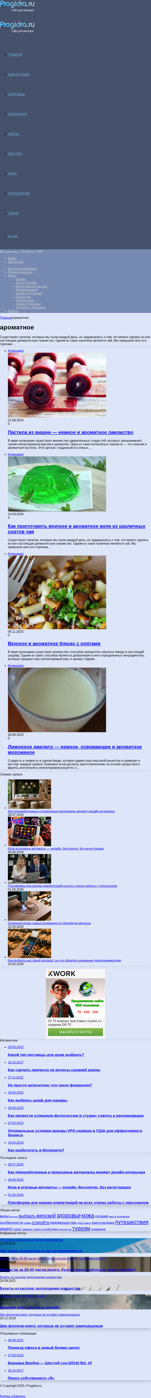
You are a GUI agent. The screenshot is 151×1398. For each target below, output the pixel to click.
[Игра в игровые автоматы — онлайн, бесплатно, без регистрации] (29, 845)
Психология (19, 193)
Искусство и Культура (31, 286)
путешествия (131, 1222)
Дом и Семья (19, 74)
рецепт (6, 1229)
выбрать (27, 1215)
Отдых (13, 213)
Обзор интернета (20, 272)
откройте (40, 1222)
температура (64, 1229)
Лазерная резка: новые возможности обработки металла (49, 923)
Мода (12, 173)
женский (46, 1216)
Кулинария (17, 114)
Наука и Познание (29, 293)
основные (123, 1216)
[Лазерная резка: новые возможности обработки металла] (29, 919)
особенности (11, 1223)
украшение (98, 1229)
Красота (15, 153)
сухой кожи (50, 1229)
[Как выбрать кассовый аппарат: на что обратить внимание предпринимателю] (29, 957)
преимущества (63, 1223)
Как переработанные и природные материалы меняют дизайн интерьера (61, 811)
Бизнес (21, 279)
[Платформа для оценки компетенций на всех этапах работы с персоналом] (29, 882)
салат (17, 1229)
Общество (23, 297)
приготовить (84, 1223)
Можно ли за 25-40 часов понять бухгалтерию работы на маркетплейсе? (68, 1270)
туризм (81, 1228)
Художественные (28, 304)
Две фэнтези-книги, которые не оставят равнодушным (51, 1326)
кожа (88, 1215)
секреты (27, 1229)
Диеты (13, 134)
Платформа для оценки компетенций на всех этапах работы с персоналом (62, 886)
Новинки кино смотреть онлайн (29, 1307)
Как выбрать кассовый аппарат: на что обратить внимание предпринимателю (64, 960)
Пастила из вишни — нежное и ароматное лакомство (70, 432)
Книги (12, 275)
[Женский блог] (17, 11)
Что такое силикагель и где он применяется (41, 1251)
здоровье (69, 1215)
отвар (27, 1223)
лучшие (101, 1216)
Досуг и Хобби (26, 282)
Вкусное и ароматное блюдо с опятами (54, 643)
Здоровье (16, 94)
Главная (6, 317)
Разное (13, 311)
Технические (25, 300)
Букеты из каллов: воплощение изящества (40, 1288)
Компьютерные (27, 290)
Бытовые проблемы (22, 268)
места (112, 1216)
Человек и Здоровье (30, 307)
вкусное (14, 1216)
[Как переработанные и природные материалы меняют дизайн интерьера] (29, 807)
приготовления (103, 1223)
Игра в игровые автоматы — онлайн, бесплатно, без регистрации (56, 848)
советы (37, 1229)
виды (4, 1216)
